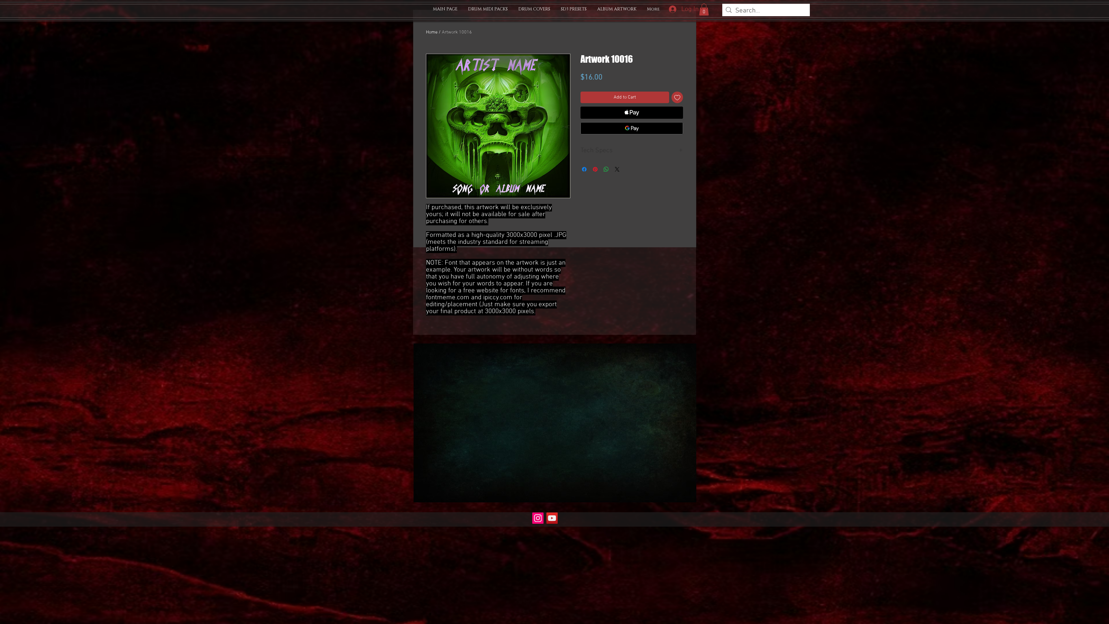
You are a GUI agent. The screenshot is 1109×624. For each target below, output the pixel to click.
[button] (704, 9)
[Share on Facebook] (584, 169)
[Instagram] (538, 518)
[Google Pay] (631, 128)
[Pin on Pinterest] (595, 169)
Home (432, 32)
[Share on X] (617, 169)
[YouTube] (552, 518)
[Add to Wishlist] (677, 97)
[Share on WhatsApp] (606, 169)
